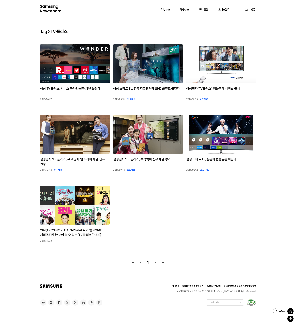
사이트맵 (175, 286)
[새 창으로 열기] (251, 302)
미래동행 (203, 9)
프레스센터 (223, 9)
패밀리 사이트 (214, 302)
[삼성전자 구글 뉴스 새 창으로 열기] (99, 302)
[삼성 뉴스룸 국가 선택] (253, 9)
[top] (290, 319)
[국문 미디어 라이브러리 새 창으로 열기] (83, 302)
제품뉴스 (184, 9)
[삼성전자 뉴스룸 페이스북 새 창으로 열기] (59, 302)
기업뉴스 (165, 9)
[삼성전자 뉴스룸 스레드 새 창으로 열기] (75, 302)
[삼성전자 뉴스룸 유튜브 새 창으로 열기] (43, 302)
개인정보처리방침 (213, 286)
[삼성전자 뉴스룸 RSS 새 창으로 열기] (91, 302)
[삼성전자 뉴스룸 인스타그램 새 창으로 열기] (51, 302)
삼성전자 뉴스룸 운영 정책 (192, 286)
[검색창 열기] (246, 9)
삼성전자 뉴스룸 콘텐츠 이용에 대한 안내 (240, 286)
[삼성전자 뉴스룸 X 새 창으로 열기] (67, 302)
